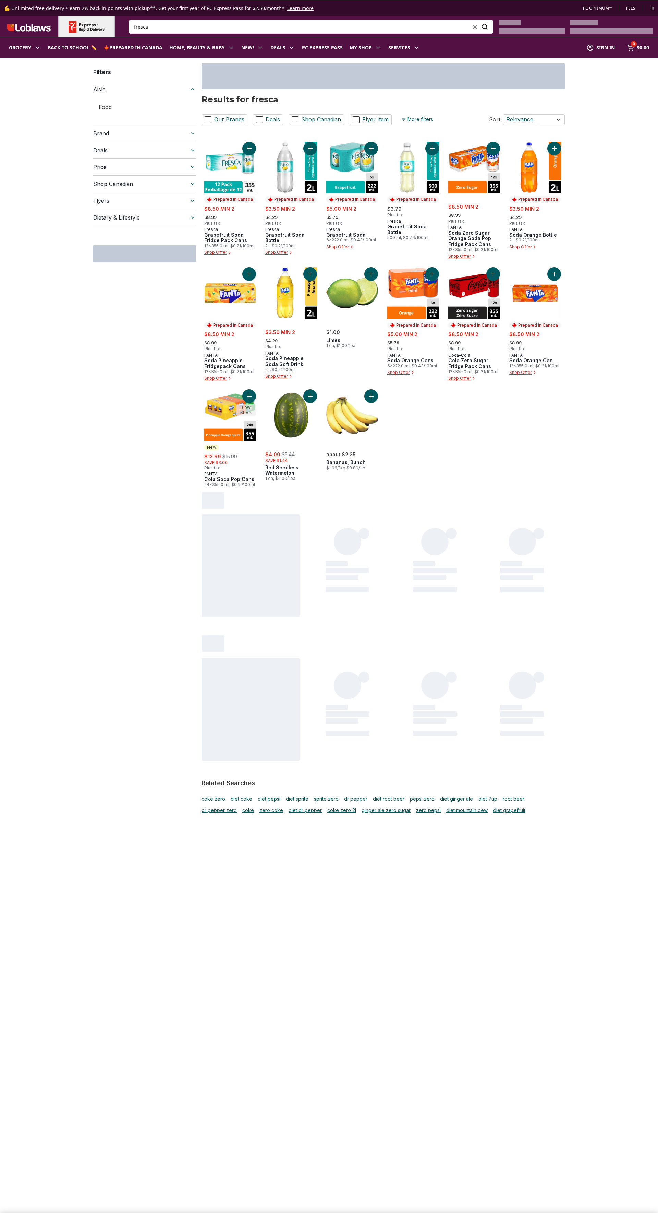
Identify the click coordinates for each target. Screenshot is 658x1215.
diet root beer (388, 799)
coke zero (213, 799)
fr (651, 8)
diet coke (241, 799)
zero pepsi (428, 810)
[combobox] (311, 27)
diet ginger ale (456, 799)
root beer (513, 799)
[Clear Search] (475, 26)
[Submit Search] (484, 26)
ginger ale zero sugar (386, 810)
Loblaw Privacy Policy (126, 1208)
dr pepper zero (219, 810)
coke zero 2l (341, 810)
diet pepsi (269, 799)
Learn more (300, 8)
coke (248, 810)
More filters (420, 119)
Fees (630, 8)
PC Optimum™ (597, 8)
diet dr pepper (305, 810)
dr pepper (355, 799)
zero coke (271, 810)
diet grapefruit (509, 810)
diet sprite (297, 799)
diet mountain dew (467, 810)
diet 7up (487, 799)
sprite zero (326, 799)
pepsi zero (422, 799)
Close (505, 1196)
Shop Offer (215, 252)
